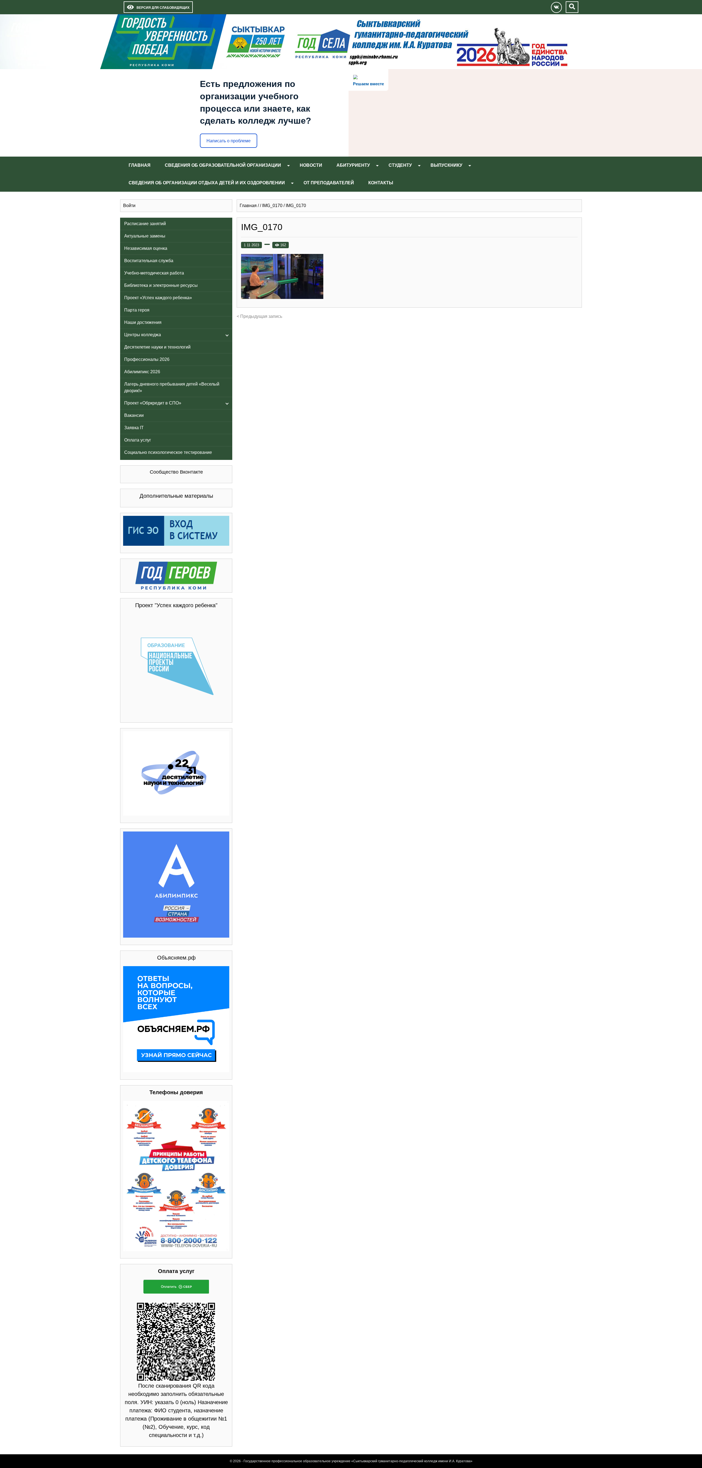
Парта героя (136, 310)
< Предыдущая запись (259, 316)
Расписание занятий (145, 223)
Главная (140, 165)
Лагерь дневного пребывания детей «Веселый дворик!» (171, 387)
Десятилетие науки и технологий (157, 347)
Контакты (380, 182)
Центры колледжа (142, 334)
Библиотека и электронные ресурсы (161, 285)
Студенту (400, 165)
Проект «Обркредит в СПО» (152, 403)
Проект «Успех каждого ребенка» (158, 297)
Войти (129, 205)
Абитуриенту (353, 165)
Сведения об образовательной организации (223, 165)
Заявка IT (134, 427)
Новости (311, 165)
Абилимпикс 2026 (142, 371)
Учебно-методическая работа (154, 273)
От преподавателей (329, 182)
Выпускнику (446, 165)
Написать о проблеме (228, 140)
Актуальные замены (144, 236)
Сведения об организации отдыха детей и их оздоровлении (207, 182)
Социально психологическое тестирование (168, 452)
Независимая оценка (145, 248)
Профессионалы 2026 (146, 359)
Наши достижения (143, 322)
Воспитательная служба (148, 260)
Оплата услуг (137, 440)
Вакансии (134, 415)
